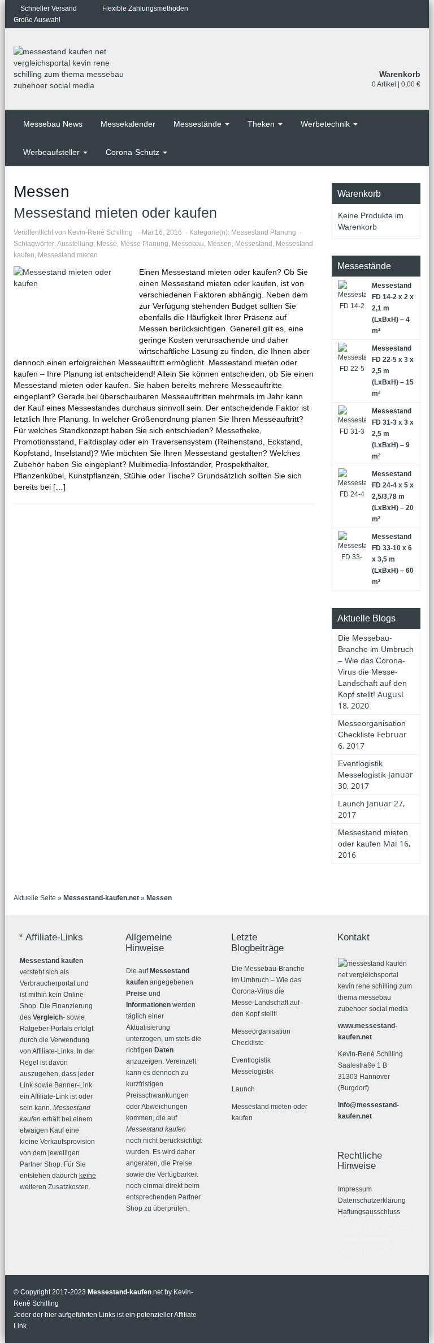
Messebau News (53, 123)
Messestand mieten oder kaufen (115, 213)
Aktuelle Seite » (38, 898)
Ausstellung (75, 244)
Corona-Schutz (134, 152)
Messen (219, 244)
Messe (107, 244)
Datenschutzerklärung (372, 1200)
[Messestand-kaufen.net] (76, 69)
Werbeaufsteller (52, 152)
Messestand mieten (68, 255)
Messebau (188, 244)
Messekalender (128, 123)
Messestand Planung (263, 232)
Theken (262, 123)
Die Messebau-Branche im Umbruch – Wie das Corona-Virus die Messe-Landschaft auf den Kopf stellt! (268, 991)
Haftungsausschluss (369, 1212)
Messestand (253, 244)
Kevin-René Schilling (100, 232)
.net (125, 1292)
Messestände (198, 123)
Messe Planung (144, 244)
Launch (351, 803)
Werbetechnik (326, 123)
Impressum (355, 1189)
